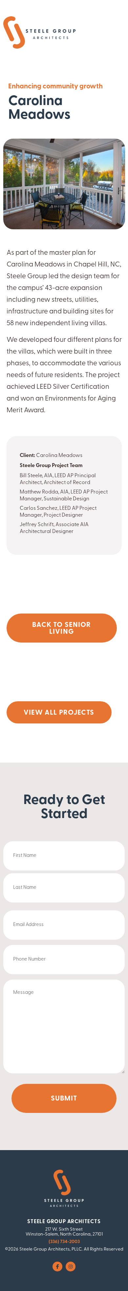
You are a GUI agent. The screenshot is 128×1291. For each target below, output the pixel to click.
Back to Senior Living (61, 628)
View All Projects (59, 712)
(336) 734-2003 (64, 1241)
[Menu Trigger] (109, 33)
